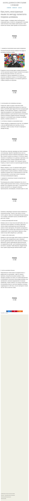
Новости (14, 7)
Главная (9, 7)
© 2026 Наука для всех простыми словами (8, 493)
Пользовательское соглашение (10, 495)
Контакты (2, 495)
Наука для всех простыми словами (14, 3)
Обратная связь (3, 498)
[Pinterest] (14, 311)
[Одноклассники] (20, 311)
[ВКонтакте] (9, 311)
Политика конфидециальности (6, 496)
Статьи (20, 7)
